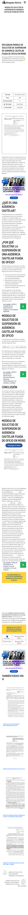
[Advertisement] (14, 28)
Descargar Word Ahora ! (19, 637)
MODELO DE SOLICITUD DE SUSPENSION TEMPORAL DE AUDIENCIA (16, 874)
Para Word (20, 104)
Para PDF (19, 107)
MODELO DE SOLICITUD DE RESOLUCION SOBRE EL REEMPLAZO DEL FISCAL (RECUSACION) (15, 883)
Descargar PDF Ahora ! (19, 642)
